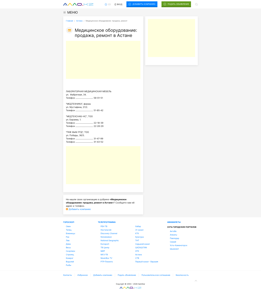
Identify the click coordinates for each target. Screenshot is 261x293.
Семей (173, 242)
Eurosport (105, 244)
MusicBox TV (106, 258)
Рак (67, 237)
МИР (103, 251)
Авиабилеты (174, 222)
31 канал (139, 230)
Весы (68, 247)
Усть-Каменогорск (178, 245)
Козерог (69, 258)
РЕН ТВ (104, 226)
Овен (68, 226)
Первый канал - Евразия (146, 261)
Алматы (173, 235)
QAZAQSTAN (141, 247)
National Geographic (110, 240)
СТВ (137, 258)
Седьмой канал (142, 244)
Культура (139, 237)
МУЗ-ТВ (104, 254)
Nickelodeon (106, 237)
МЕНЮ (72, 12)
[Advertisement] (103, 60)
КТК (137, 233)
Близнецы (70, 233)
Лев (67, 240)
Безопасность (182, 275)
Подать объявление (178, 4)
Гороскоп (68, 222)
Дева (68, 244)
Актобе (173, 231)
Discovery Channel (109, 233)
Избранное (82, 275)
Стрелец (70, 254)
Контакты (67, 275)
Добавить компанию (144, 4)
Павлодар (174, 238)
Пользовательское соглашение (156, 275)
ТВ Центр (105, 247)
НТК (137, 251)
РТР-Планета (107, 261)
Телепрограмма (107, 222)
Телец (69, 230)
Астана (138, 254)
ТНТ (137, 240)
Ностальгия (106, 230)
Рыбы (68, 265)
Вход (119, 4)
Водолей (70, 261)
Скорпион (70, 251)
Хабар (138, 226)
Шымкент (174, 249)
